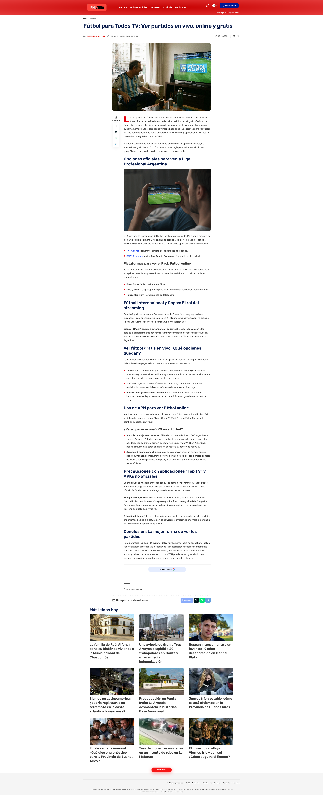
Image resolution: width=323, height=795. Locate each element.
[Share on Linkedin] (116, 144)
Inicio (85, 19)
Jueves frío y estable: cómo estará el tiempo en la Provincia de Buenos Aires (210, 703)
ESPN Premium (134, 256)
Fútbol (139, 589)
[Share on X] (234, 36)
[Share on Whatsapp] (238, 36)
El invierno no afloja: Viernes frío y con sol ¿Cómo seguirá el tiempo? (209, 752)
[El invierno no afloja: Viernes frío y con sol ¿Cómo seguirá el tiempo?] (211, 731)
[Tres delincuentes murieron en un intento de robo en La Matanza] (161, 731)
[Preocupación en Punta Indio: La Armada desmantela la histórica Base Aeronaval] (161, 681)
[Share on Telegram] (208, 600)
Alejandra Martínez (96, 36)
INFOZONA (111, 789)
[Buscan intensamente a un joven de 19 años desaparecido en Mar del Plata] (211, 627)
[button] (207, 6)
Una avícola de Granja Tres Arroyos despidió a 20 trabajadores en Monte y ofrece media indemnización (160, 653)
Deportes (92, 19)
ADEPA (204, 789)
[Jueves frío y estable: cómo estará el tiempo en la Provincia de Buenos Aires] (211, 681)
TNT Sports (132, 250)
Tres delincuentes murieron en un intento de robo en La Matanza (161, 752)
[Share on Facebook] (230, 36)
